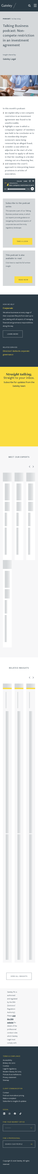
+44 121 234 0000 (7, 530)
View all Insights (19, 976)
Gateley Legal (9, 59)
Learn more (15, 334)
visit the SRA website (11, 1019)
